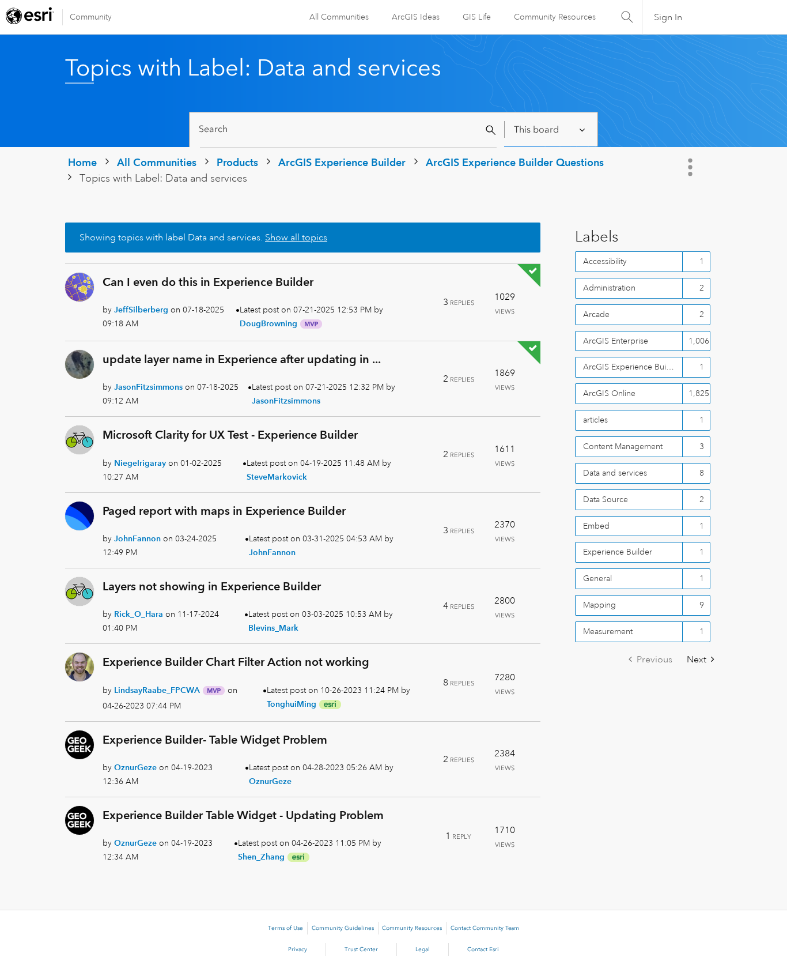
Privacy (297, 949)
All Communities (339, 17)
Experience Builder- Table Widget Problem (215, 740)
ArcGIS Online (609, 393)
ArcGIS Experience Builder (342, 162)
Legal (422, 949)
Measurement (608, 631)
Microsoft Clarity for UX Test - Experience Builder (230, 435)
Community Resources (555, 17)
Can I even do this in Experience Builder (208, 282)
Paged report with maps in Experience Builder (224, 511)
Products (237, 162)
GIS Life (477, 17)
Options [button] (691, 167)
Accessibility (605, 261)
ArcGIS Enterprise (615, 341)
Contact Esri (483, 949)
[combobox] (348, 129)
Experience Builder (617, 552)
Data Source (605, 499)
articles (595, 419)
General (597, 578)
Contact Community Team (485, 928)
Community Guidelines (343, 928)
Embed (596, 526)
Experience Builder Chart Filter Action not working (236, 662)
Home (82, 162)
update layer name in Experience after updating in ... (242, 359)
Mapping (599, 605)
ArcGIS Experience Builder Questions (515, 162)
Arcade (596, 314)
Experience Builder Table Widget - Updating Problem (243, 815)
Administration (609, 287)
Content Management (623, 446)
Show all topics (296, 237)
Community (91, 17)
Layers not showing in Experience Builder (212, 586)
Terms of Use (285, 928)
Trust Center (361, 949)
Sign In (668, 17)
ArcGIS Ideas (416, 17)
